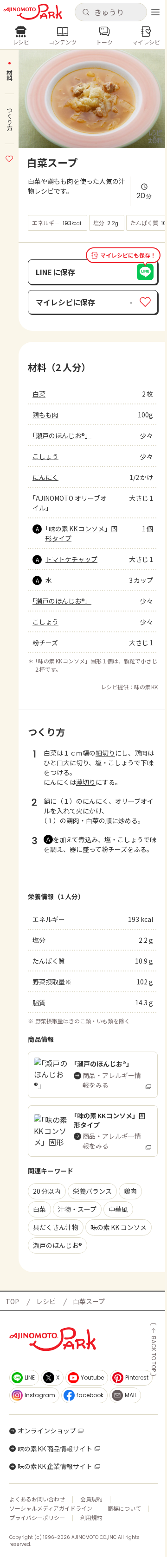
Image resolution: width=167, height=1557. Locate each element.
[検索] (86, 12)
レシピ (46, 1301)
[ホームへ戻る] (32, 12)
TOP (12, 1301)
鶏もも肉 (45, 414)
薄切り (86, 782)
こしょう (45, 456)
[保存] (9, 157)
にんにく (45, 477)
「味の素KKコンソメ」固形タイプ (81, 533)
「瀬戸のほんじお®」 (61, 435)
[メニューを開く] (155, 12)
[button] (111, 12)
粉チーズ (45, 642)
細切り (105, 752)
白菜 (38, 393)
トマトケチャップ (71, 559)
